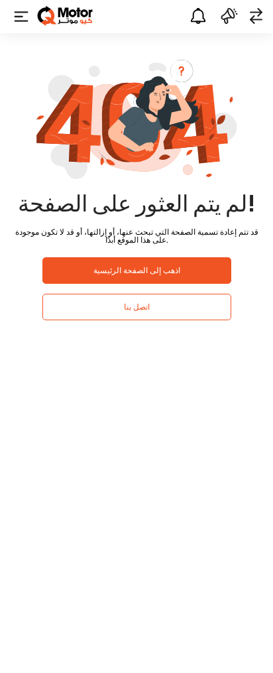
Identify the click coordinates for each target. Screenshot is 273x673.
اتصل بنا (137, 306)
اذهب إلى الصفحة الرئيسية (136, 270)
